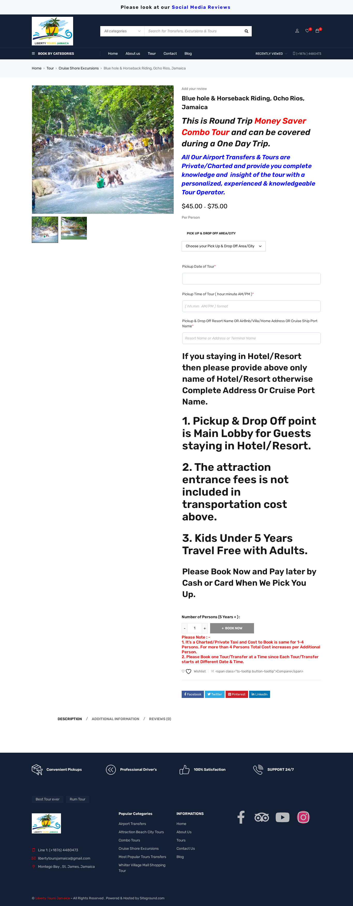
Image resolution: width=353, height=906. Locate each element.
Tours (181, 840)
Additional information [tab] (115, 719)
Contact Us (186, 848)
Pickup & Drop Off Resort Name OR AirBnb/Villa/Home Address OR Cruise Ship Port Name (249, 323)
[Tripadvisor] (261, 817)
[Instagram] (303, 817)
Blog (180, 857)
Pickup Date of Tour (199, 266)
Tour (50, 68)
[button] (167, 92)
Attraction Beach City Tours (141, 832)
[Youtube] (282, 817)
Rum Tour (77, 799)
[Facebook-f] (240, 817)
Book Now (233, 628)
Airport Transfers (132, 824)
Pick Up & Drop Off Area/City (211, 233)
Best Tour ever (47, 799)
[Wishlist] (307, 31)
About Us (184, 832)
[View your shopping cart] (317, 31)
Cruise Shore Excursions (79, 68)
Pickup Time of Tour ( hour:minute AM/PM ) (218, 294)
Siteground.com (152, 898)
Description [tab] (70, 719)
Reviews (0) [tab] (160, 719)
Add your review (194, 89)
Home (37, 68)
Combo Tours (129, 840)
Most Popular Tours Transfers (142, 857)
